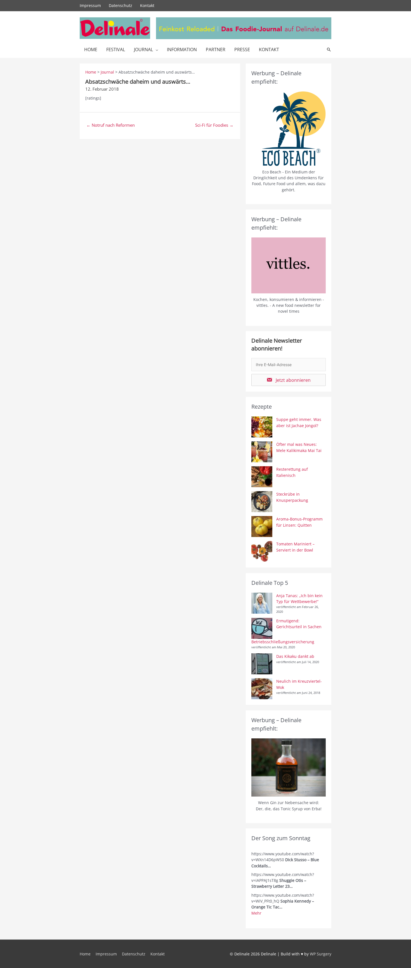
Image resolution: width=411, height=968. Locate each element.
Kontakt (147, 5)
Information (182, 49)
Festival (115, 49)
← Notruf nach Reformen (110, 125)
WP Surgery (320, 954)
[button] (288, 380)
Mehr (256, 913)
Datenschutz (120, 5)
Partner (215, 49)
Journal (143, 49)
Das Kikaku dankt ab (295, 656)
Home (90, 49)
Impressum (90, 5)
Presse (242, 49)
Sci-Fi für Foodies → (214, 125)
